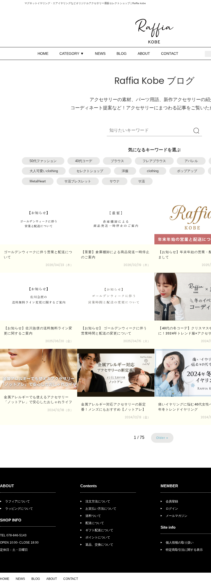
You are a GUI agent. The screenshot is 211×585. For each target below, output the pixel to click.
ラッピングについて (19, 508)
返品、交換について (99, 544)
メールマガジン (176, 516)
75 (142, 437)
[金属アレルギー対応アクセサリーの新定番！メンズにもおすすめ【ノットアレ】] (115, 373)
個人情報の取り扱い (180, 542)
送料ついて (93, 516)
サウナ (115, 181)
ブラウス (117, 161)
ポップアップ (187, 171)
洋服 (125, 171)
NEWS (100, 53)
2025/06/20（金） (59, 341)
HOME (43, 53)
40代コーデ (83, 161)
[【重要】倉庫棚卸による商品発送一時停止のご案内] (115, 220)
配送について (94, 523)
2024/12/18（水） (60, 410)
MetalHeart (38, 181)
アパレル (191, 161)
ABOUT (144, 53)
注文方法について (97, 501)
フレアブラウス (154, 161)
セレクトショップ (89, 171)
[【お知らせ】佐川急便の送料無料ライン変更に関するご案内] (38, 297)
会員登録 (172, 501)
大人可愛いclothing (44, 171)
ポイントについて (97, 537)
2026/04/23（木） (59, 265)
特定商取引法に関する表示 (184, 550)
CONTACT (169, 53)
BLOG (122, 53)
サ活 (141, 181)
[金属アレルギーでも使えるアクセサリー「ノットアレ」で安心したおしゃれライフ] (38, 369)
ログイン (172, 508)
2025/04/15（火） (137, 341)
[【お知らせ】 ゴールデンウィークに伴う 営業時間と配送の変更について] (115, 297)
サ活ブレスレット (77, 181)
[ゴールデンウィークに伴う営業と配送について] (38, 220)
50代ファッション (43, 161)
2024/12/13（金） (138, 417)
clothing (153, 171)
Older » (162, 438)
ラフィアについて (17, 501)
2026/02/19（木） (137, 265)
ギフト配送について (99, 530)
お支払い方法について (100, 508)
